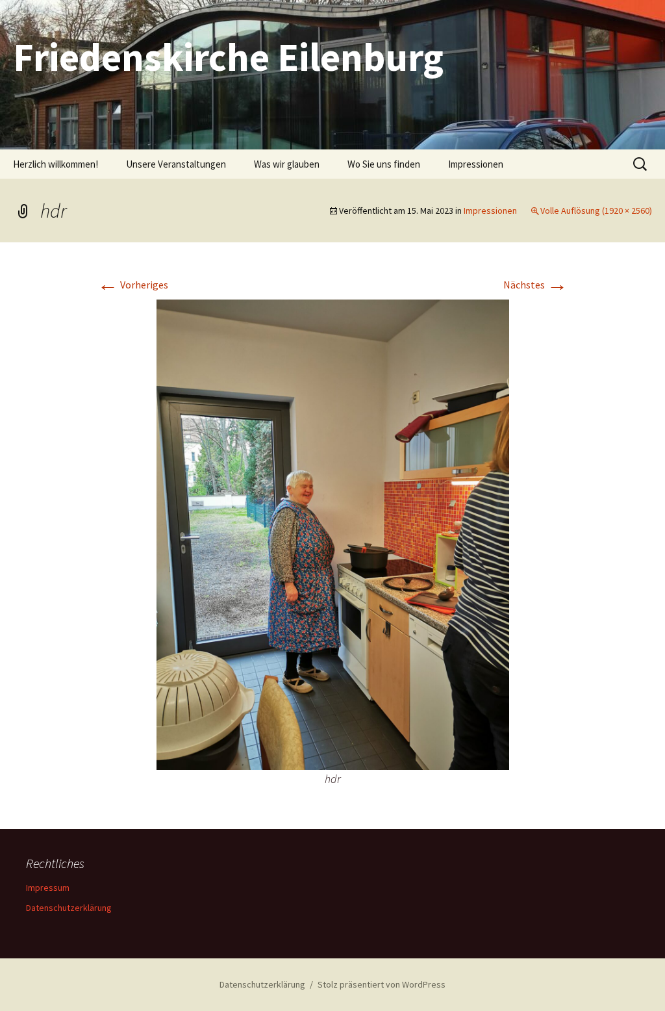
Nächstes (535, 284)
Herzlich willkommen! (55, 164)
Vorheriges (132, 284)
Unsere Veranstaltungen (176, 164)
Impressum (47, 887)
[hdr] (333, 533)
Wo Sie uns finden (383, 164)
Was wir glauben (287, 164)
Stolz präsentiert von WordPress (381, 984)
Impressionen (475, 164)
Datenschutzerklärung (69, 908)
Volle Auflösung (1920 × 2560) (596, 210)
